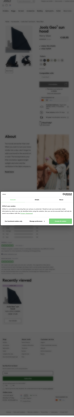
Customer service (69, 1)
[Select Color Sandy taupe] (58, 60)
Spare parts (6, 348)
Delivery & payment (46, 351)
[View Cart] (6, 5)
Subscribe (28, 378)
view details (13, 321)
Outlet (4, 351)
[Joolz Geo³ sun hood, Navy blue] (12, 295)
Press (23, 357)
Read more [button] (9, 172)
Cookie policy (54, 412)
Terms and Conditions (19, 412)
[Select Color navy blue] (44, 60)
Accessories (15, 21)
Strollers (5, 342)
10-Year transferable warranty (49, 345)
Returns (43, 354)
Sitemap (8, 412)
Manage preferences (36, 221)
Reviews (24, 351)
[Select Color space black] (62, 60)
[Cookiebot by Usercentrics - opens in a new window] (64, 194)
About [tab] (61, 199)
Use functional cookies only (13, 221)
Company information (28, 345)
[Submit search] (33, 1)
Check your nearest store (54, 93)
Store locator (58, 1)
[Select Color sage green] (55, 60)
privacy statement (48, 388)
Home (7, 21)
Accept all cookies (60, 221)
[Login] (2, 5)
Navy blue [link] (40, 21)
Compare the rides (8, 354)
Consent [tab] (13, 199)
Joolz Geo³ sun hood (28, 21)
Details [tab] (37, 199)
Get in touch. (46, 125)
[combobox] (25, 1)
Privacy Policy (44, 412)
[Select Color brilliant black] (41, 60)
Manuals (43, 348)
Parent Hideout (26, 342)
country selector (26, 395)
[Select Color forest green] (51, 60)
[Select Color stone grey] (41, 64)
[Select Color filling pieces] (48, 60)
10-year (49, 117)
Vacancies (24, 348)
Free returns (50, 112)
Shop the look (25, 354)
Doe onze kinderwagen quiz (10, 357)
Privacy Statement (26, 213)
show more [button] (9, 70)
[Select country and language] (9, 5)
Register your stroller (47, 1)
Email (6, 373)
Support (43, 342)
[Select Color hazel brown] (44, 64)
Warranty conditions (33, 412)
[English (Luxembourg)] (21, 395)
